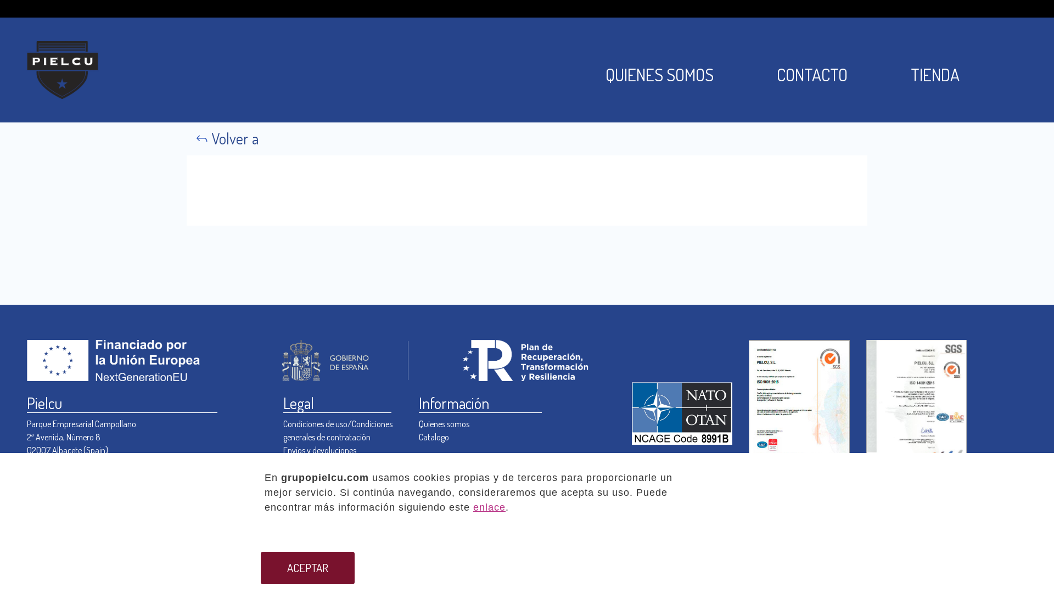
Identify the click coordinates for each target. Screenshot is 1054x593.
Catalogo (434, 437)
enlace (489, 507)
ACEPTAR (307, 568)
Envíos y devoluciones (319, 450)
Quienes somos (444, 423)
